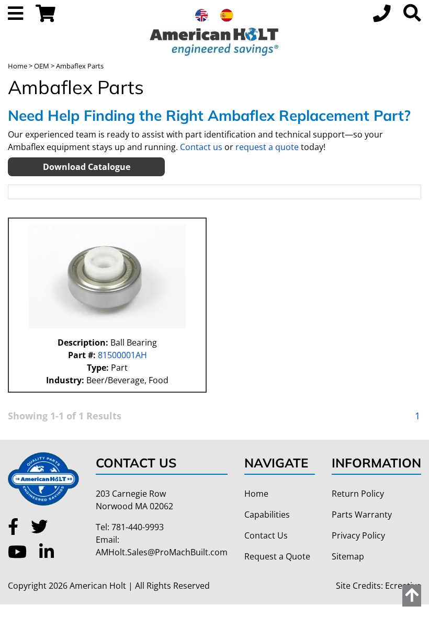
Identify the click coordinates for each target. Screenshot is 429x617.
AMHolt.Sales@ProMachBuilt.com (162, 552)
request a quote (267, 147)
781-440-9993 (137, 527)
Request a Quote (277, 556)
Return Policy (358, 493)
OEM (41, 66)
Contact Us (266, 535)
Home (17, 66)
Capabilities (267, 514)
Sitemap (348, 556)
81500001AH (121, 355)
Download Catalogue (86, 167)
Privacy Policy (358, 535)
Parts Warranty (362, 514)
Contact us (201, 147)
